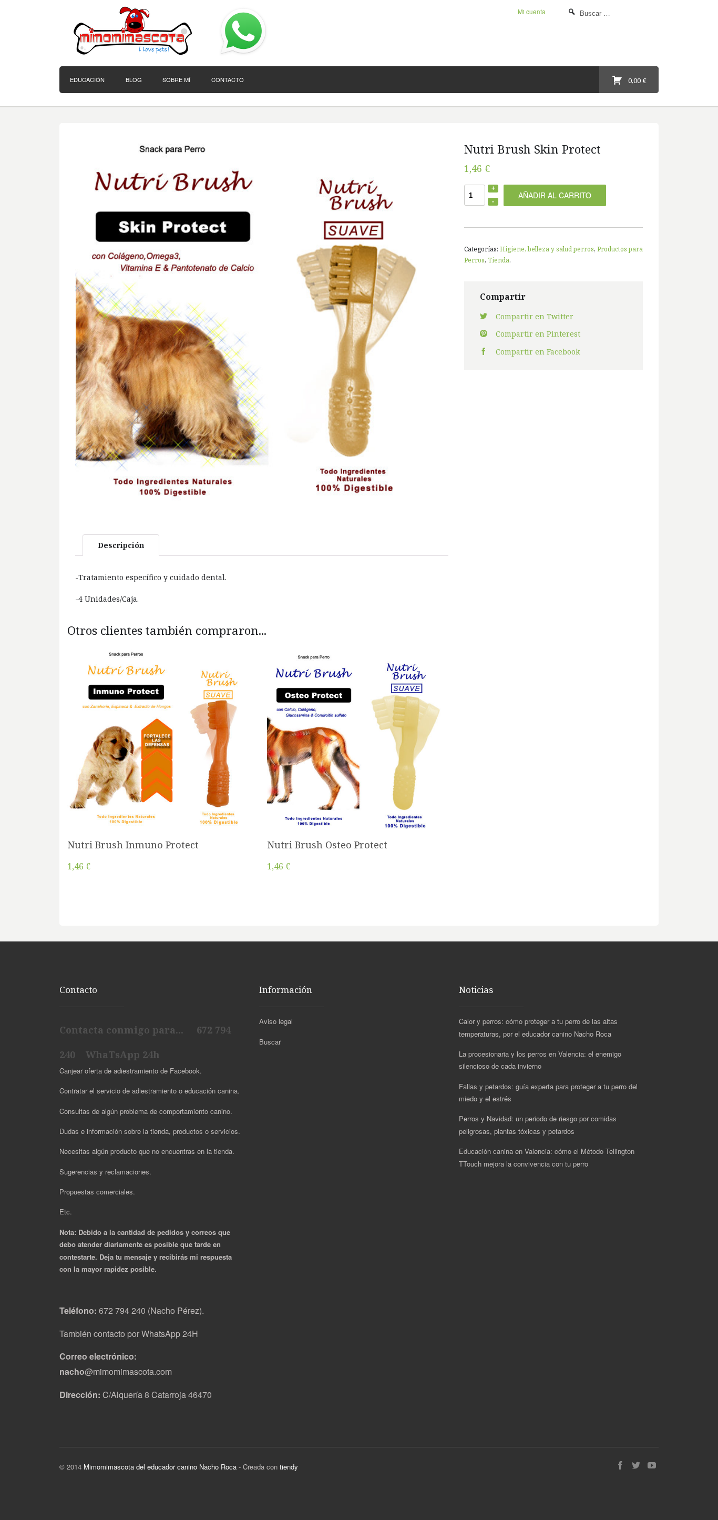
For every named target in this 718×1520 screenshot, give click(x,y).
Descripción (121, 545)
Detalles (159, 781)
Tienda (498, 260)
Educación (87, 79)
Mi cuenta (532, 11)
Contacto (227, 79)
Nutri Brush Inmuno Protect (133, 844)
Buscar (270, 1042)
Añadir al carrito (554, 195)
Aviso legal (276, 1021)
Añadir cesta (159, 754)
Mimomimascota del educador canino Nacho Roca (160, 1466)
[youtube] (652, 1465)
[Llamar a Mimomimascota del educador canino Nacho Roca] (243, 55)
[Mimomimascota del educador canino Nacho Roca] (134, 31)
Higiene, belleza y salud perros (547, 249)
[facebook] (620, 1465)
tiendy (289, 1466)
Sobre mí (176, 79)
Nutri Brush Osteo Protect (327, 844)
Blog (134, 79)
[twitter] (636, 1465)
